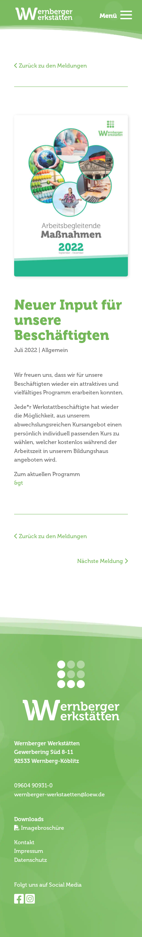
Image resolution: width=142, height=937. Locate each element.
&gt (18, 483)
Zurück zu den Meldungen (52, 66)
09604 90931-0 (33, 786)
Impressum (28, 851)
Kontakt (24, 842)
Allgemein (55, 350)
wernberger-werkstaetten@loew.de (59, 795)
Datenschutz (30, 860)
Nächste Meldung (100, 561)
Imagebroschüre (42, 828)
